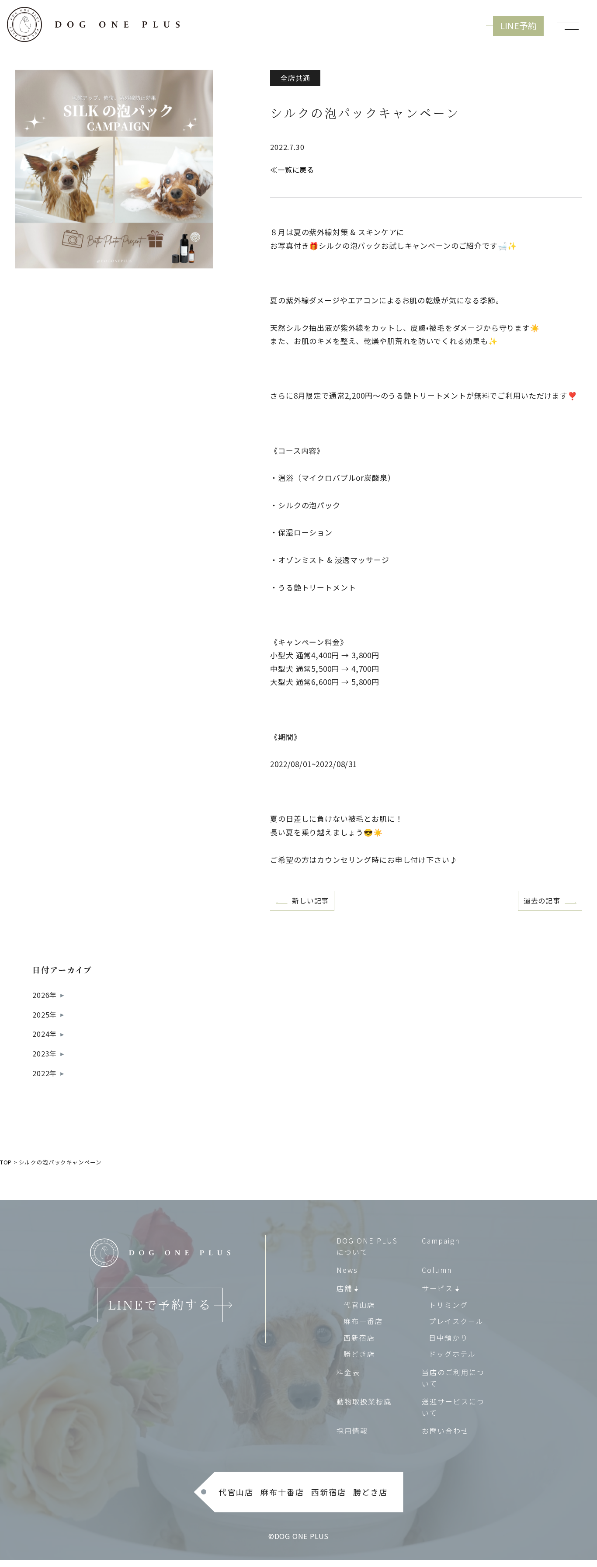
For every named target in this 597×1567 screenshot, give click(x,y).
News (347, 1270)
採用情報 (352, 1430)
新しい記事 (310, 900)
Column (437, 1270)
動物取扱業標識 (364, 1401)
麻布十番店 (363, 1321)
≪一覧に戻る (292, 169)
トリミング (448, 1304)
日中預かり (448, 1337)
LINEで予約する (160, 1305)
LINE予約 (518, 25)
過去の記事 (542, 900)
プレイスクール (456, 1321)
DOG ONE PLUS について (367, 1246)
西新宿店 (359, 1337)
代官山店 (359, 1304)
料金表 (348, 1372)
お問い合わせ (445, 1430)
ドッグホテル (452, 1353)
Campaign (441, 1240)
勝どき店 (359, 1353)
